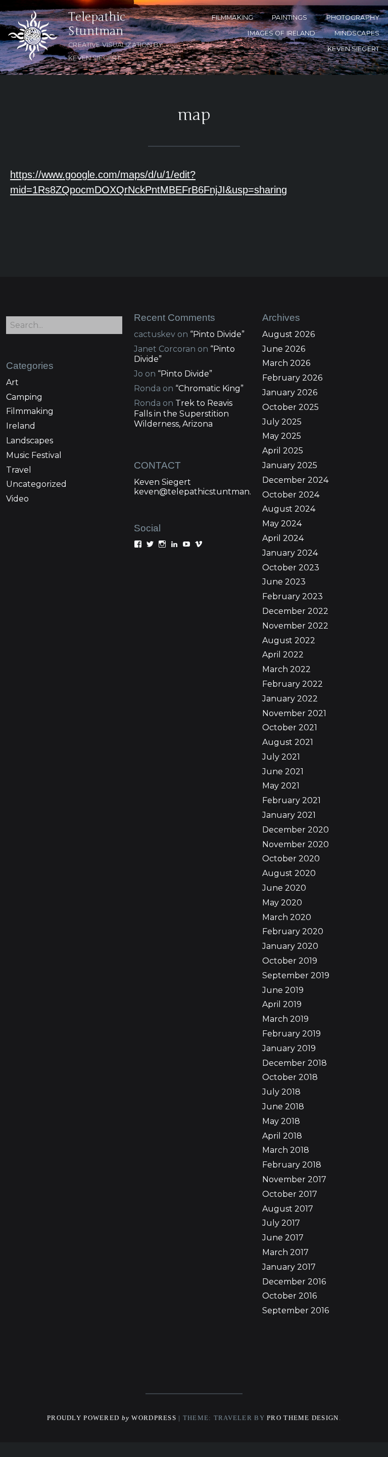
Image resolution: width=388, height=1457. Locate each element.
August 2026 (288, 334)
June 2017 (283, 1237)
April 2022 (283, 654)
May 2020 (282, 902)
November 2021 (294, 713)
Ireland (20, 426)
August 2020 (289, 873)
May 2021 (281, 785)
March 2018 (285, 1150)
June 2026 (283, 349)
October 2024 (290, 494)
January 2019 (289, 1048)
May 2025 (281, 436)
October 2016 (289, 1296)
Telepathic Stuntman (96, 24)
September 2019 (295, 975)
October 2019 (289, 961)
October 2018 (290, 1077)
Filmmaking (30, 411)
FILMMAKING (232, 17)
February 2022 (292, 684)
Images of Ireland (281, 33)
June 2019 (283, 990)
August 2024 (288, 509)
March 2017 (285, 1252)
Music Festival (34, 455)
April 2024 (283, 538)
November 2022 (295, 626)
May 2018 (281, 1121)
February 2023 (292, 596)
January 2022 (290, 698)
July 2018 (281, 1092)
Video (17, 499)
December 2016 (294, 1281)
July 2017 (281, 1223)
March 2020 (286, 917)
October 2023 (290, 567)
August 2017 (287, 1209)
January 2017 (289, 1267)
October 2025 (290, 407)
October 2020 (291, 858)
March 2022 (286, 669)
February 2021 (291, 800)
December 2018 (294, 1063)
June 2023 (284, 582)
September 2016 (295, 1310)
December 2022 (295, 611)
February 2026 (292, 378)
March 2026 (286, 363)
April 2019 (282, 1004)
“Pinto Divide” (217, 334)
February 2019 (291, 1033)
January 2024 (290, 553)
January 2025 (289, 465)
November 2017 (294, 1179)
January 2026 (289, 392)
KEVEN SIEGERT (353, 49)
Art (12, 382)
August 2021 (287, 742)
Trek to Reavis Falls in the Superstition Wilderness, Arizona (183, 413)
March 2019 (285, 1019)
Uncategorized (36, 484)
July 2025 (282, 422)
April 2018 (282, 1136)
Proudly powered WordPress (111, 1418)
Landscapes (29, 440)
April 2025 (282, 450)
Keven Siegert (162, 482)
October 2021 (289, 727)
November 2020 (295, 844)
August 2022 (288, 640)
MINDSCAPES (356, 33)
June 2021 (283, 771)
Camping (24, 397)
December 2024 (295, 480)
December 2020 (295, 830)
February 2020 (292, 931)
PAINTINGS (289, 17)
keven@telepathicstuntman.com (201, 491)
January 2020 (290, 946)
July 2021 (281, 757)
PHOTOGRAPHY (352, 17)
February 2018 (291, 1165)
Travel (18, 470)
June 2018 (283, 1106)
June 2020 (284, 888)
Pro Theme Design (302, 1418)
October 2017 (289, 1194)
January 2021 (289, 815)
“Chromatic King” (209, 388)
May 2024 (282, 523)
